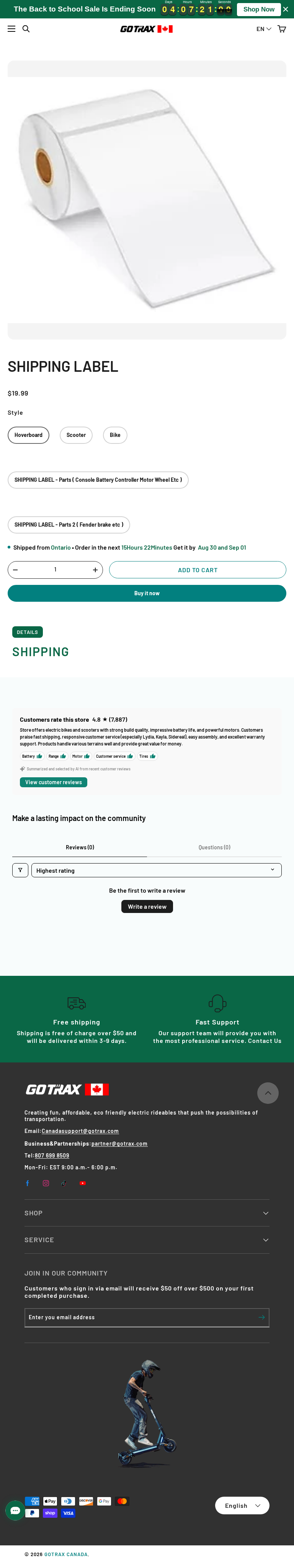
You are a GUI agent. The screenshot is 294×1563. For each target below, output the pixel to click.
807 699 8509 (52, 1155)
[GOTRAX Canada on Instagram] (46, 1183)
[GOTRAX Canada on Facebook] (27, 1183)
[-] (15, 570)
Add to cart (198, 569)
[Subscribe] (262, 1317)
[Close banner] (285, 9)
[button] (281, 29)
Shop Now (258, 9)
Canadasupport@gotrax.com (80, 1131)
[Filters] (20, 870)
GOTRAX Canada (66, 1554)
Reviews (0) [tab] (80, 847)
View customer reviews (53, 782)
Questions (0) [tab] (214, 847)
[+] (95, 570)
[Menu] (12, 28)
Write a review (147, 906)
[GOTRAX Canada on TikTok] (64, 1183)
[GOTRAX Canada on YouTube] (83, 1183)
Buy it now (147, 593)
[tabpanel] (147, 651)
